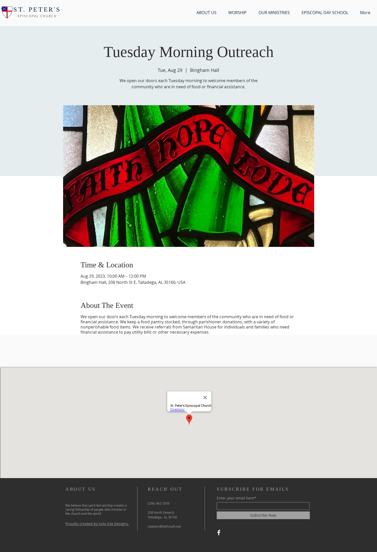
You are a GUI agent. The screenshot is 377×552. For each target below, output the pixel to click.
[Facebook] (218, 532)
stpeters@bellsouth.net (164, 526)
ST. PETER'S (37, 9)
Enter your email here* (236, 498)
